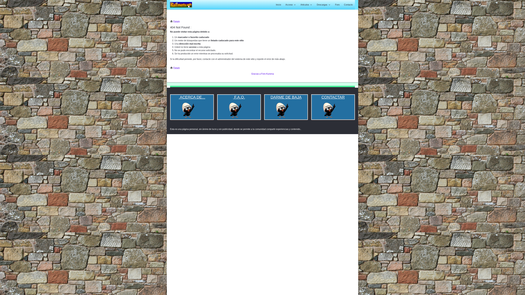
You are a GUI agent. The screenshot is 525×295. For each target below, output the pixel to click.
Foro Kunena (267, 74)
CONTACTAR (333, 97)
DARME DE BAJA (286, 97)
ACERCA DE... (192, 97)
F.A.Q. (239, 97)
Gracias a (256, 74)
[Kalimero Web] (181, 5)
